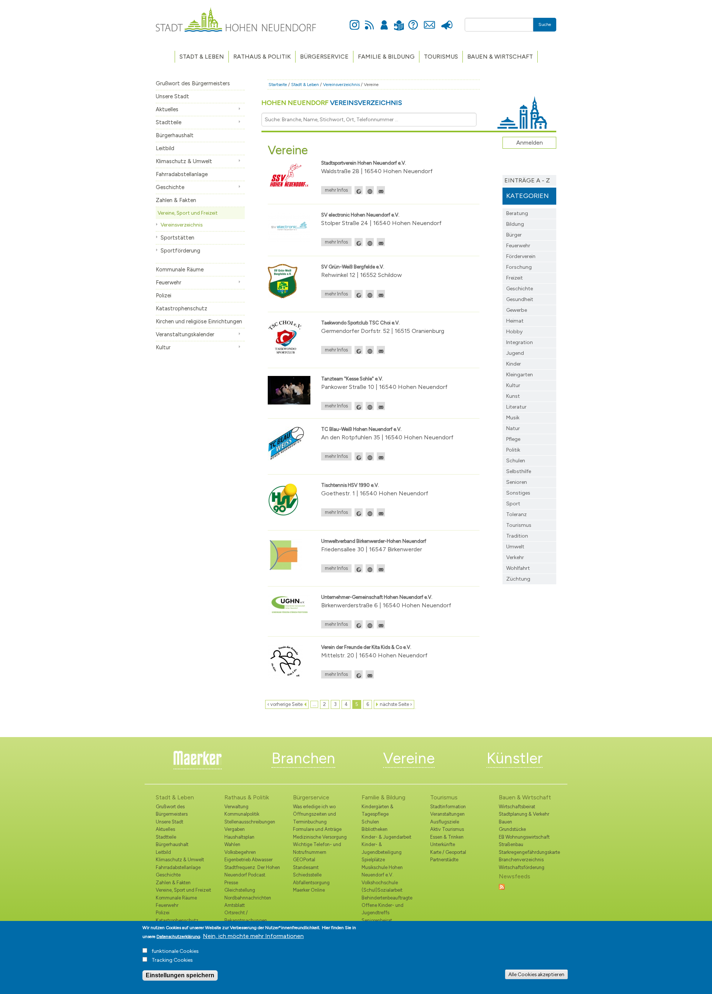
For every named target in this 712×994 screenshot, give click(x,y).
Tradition (517, 536)
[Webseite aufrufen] (370, 190)
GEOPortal (304, 859)
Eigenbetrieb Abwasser (248, 859)
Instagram (354, 21)
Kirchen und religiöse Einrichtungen (199, 321)
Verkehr (515, 557)
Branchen (303, 758)
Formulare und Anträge (317, 829)
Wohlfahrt (518, 568)
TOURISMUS (441, 56)
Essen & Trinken (447, 837)
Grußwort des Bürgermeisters (193, 83)
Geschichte (170, 187)
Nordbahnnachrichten (247, 898)
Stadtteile (168, 122)
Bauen (505, 822)
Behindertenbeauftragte (387, 898)
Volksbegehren (240, 852)
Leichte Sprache (399, 21)
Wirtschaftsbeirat (517, 806)
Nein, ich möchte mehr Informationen (253, 935)
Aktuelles (167, 109)
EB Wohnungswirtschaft (524, 837)
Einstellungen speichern (180, 975)
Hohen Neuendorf (331, 103)
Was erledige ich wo (314, 806)
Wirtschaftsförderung (521, 867)
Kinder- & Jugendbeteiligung (382, 848)
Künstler (515, 758)
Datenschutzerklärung (178, 936)
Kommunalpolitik (241, 814)
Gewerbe (516, 310)
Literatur (516, 407)
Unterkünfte (442, 844)
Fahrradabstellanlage (182, 174)
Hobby (514, 331)
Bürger (514, 235)
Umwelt (515, 547)
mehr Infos (336, 190)
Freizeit (514, 278)
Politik (513, 450)
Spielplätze (373, 859)
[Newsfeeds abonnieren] (502, 886)
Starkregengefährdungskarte (527, 852)
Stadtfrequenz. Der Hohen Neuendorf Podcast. (252, 871)
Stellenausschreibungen (249, 822)
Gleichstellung (239, 890)
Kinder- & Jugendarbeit (386, 837)
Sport (513, 504)
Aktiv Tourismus (447, 829)
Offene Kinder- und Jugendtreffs (382, 908)
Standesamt (306, 867)
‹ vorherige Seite (285, 704)
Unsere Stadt (172, 96)
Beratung (517, 213)
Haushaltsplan (239, 837)
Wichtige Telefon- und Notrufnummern (317, 848)
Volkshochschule (380, 882)
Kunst (513, 396)
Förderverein (520, 256)
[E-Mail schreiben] (381, 190)
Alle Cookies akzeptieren (536, 974)
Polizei (163, 295)
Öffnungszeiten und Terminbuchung (314, 817)
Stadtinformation (448, 806)
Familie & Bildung (386, 56)
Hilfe (413, 21)
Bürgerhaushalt (175, 135)
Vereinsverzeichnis (181, 225)
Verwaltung (236, 806)
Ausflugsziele (444, 822)
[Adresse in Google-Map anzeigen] (359, 190)
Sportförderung (180, 250)
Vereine (409, 758)
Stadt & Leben (201, 56)
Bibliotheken (375, 829)
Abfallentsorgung (311, 882)
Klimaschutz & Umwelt (184, 161)
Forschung (519, 267)
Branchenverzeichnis (521, 859)
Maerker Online (309, 890)
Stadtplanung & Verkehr (524, 814)
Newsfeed (369, 21)
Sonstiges (518, 493)
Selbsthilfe (518, 471)
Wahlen (232, 844)
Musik (513, 418)
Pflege (513, 439)
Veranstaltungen (447, 814)
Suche (544, 24)
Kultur (163, 347)
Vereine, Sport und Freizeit (188, 213)
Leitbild (165, 148)
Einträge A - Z (527, 180)
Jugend (515, 353)
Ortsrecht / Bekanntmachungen (245, 916)
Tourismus (518, 525)
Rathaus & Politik (262, 56)
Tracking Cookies (172, 960)
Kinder (513, 364)
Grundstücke (512, 829)
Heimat (515, 321)
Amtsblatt (234, 905)
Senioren (516, 482)
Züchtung (518, 579)
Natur (513, 428)
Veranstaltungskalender (185, 334)
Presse (446, 21)
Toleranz (516, 514)
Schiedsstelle (307, 875)
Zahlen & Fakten (176, 200)
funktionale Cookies (175, 951)
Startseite (277, 84)
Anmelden (384, 21)
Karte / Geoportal (448, 852)
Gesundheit (519, 299)
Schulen (515, 461)
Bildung (515, 224)
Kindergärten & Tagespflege (377, 810)
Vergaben (234, 829)
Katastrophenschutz (181, 308)
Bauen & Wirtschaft (500, 56)
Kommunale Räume (180, 269)
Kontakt (429, 21)
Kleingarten (519, 374)
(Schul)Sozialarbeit (382, 890)
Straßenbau (511, 844)
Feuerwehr (168, 282)
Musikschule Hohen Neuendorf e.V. (382, 871)
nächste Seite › (396, 704)
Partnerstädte (444, 859)
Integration (519, 342)
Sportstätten (177, 237)
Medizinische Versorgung (320, 837)
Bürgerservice (324, 56)
